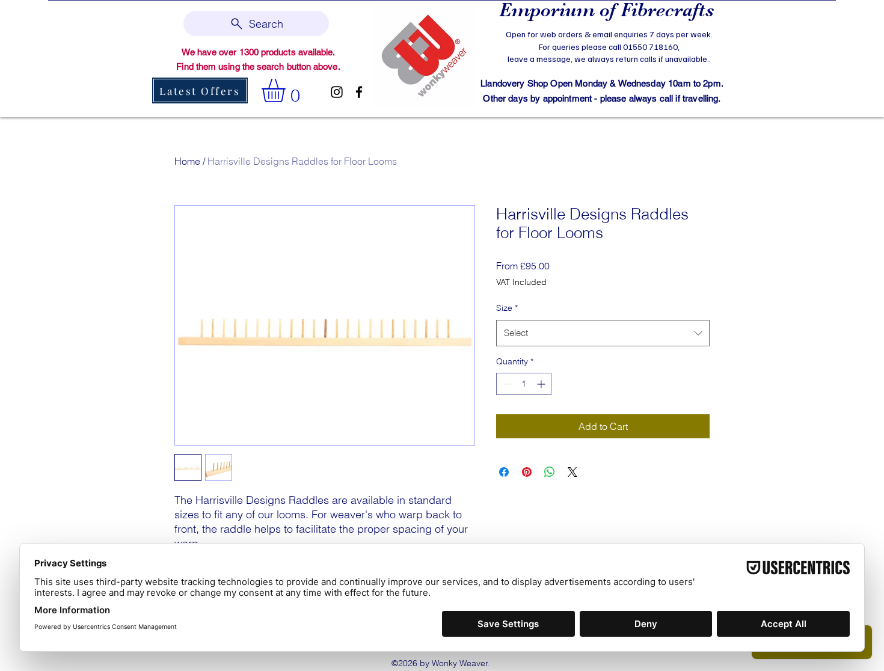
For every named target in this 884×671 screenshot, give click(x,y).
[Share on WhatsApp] (549, 472)
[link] (287, 90)
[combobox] (603, 333)
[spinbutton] (524, 383)
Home (187, 161)
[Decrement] (505, 383)
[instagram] (337, 92)
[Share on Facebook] (504, 472)
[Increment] (542, 383)
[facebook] (359, 92)
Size (507, 307)
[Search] (724, 57)
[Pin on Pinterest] (527, 472)
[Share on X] (572, 472)
